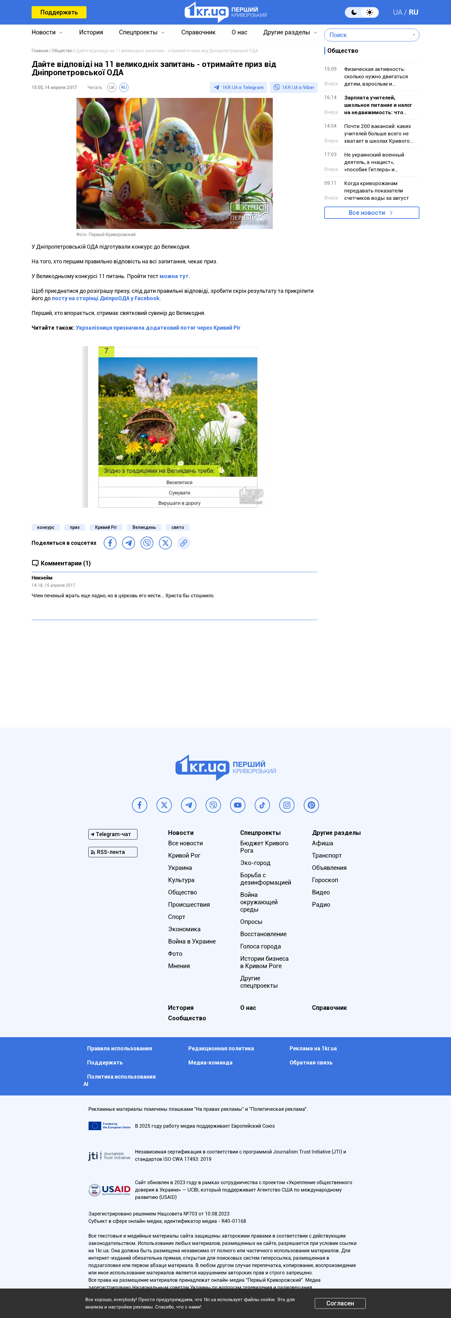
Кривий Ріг (106, 527)
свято (178, 527)
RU (413, 12)
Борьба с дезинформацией (265, 878)
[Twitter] (165, 543)
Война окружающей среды (259, 902)
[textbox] (367, 35)
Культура (181, 880)
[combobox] (367, 35)
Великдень (144, 527)
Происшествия (189, 904)
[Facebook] (110, 543)
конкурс (45, 527)
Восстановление (263, 934)
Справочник (198, 32)
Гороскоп (325, 880)
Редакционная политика (221, 1048)
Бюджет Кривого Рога (264, 846)
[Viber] (147, 543)
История (91, 32)
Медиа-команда (210, 1062)
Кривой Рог (184, 855)
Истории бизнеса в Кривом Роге (264, 962)
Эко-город (255, 862)
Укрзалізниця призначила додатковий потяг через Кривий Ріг (158, 327)
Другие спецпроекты (259, 982)
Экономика (184, 929)
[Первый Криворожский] (226, 12)
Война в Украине (192, 941)
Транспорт (327, 855)
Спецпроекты (138, 32)
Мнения (179, 966)
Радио (321, 904)
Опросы (251, 921)
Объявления (329, 867)
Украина (180, 867)
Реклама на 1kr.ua (313, 1048)
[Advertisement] (175, 669)
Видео (321, 892)
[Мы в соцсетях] (139, 805)
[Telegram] (128, 543)
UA (398, 12)
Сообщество (187, 1018)
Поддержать (59, 12)
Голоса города (260, 946)
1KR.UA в (243, 87)
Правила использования (119, 1048)
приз (74, 527)
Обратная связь (311, 1062)
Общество (182, 892)
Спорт (176, 917)
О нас (239, 32)
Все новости (367, 212)
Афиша (322, 843)
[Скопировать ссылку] (183, 543)
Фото (175, 953)
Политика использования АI (119, 1080)
